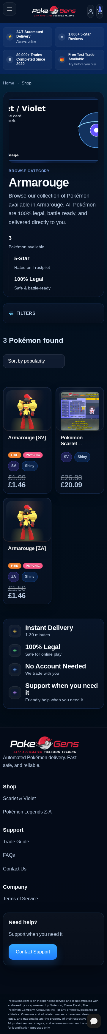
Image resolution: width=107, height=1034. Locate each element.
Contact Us (14, 868)
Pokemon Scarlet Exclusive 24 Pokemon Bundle (75, 441)
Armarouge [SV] (27, 437)
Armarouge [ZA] (27, 548)
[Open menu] (9, 9)
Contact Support (33, 951)
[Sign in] (90, 11)
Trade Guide (16, 841)
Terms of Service (20, 898)
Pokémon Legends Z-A (27, 811)
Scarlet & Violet (19, 798)
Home (8, 83)
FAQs (9, 855)
